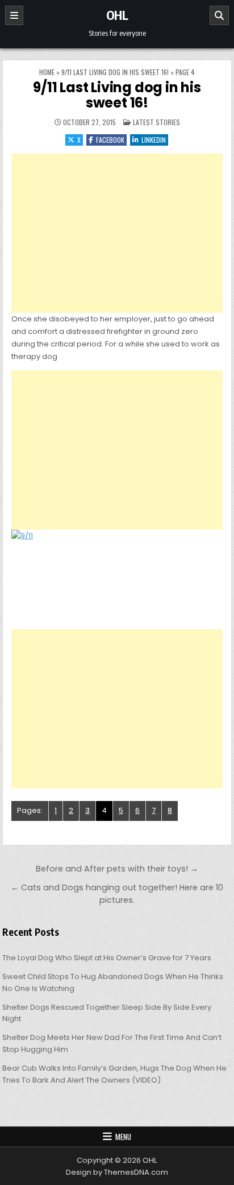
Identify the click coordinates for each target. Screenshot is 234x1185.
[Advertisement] (117, 233)
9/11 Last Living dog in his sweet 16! (115, 72)
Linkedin (153, 139)
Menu (123, 1136)
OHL (117, 15)
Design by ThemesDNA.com (117, 1172)
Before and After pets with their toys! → (117, 868)
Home (47, 72)
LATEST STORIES (156, 122)
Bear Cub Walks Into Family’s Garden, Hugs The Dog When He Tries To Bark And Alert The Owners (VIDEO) (114, 1074)
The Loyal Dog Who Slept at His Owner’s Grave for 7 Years (106, 957)
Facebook (110, 139)
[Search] (219, 15)
